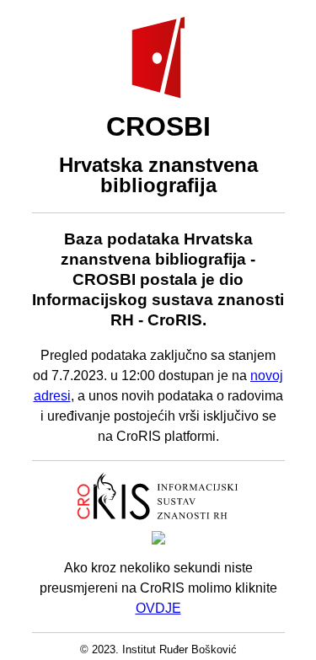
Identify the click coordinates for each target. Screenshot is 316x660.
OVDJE (158, 608)
